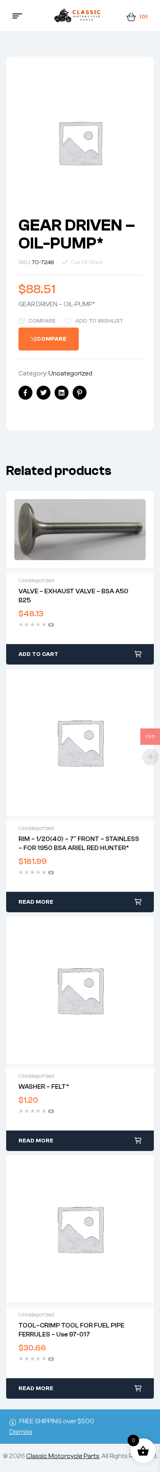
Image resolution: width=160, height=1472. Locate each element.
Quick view (80, 530)
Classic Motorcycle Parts (62, 1456)
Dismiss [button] (20, 1432)
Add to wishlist (99, 321)
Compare (42, 321)
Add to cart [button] (38, 654)
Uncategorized (70, 373)
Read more (35, 902)
